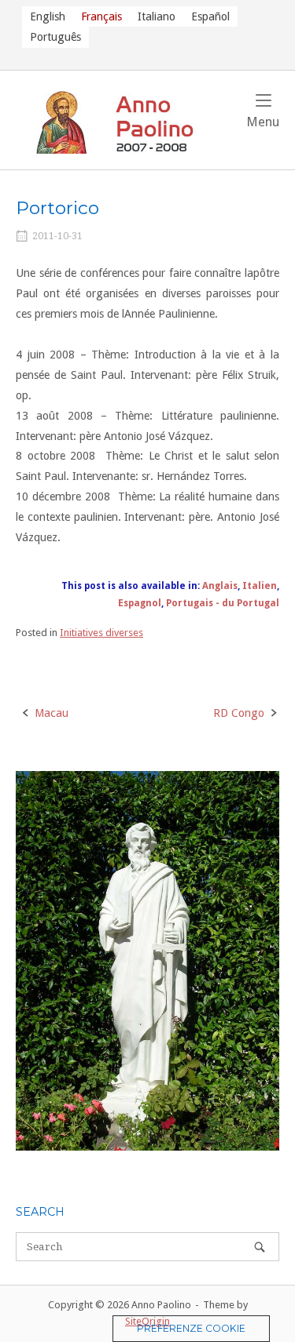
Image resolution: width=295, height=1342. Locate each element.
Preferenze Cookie (191, 1328)
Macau (51, 713)
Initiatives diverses (101, 632)
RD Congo (238, 713)
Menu (262, 121)
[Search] (259, 1246)
